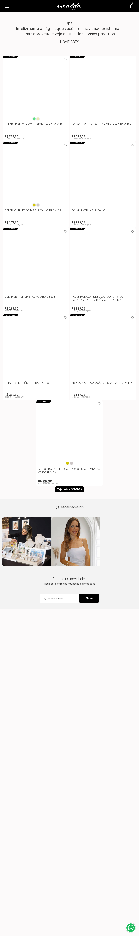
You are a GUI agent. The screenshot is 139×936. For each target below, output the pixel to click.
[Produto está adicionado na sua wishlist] (65, 59)
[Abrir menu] (7, 6)
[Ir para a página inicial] (69, 9)
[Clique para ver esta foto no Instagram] (26, 541)
